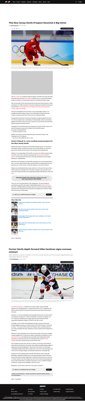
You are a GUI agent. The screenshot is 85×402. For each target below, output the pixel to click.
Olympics (23, 1)
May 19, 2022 (23, 131)
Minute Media (9, 397)
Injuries (44, 1)
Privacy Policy (31, 391)
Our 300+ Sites (57, 389)
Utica (12, 173)
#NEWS (13, 134)
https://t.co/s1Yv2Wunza (20, 136)
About (12, 389)
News (14, 1)
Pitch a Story (14, 391)
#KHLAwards (41, 128)
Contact (42, 389)
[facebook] (78, 1)
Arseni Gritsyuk (28, 98)
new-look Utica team (16, 337)
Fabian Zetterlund (45, 185)
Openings (30, 389)
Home (12, 238)
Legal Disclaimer (70, 391)
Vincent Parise (14, 25)
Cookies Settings (44, 394)
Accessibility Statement (17, 394)
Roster (40, 1)
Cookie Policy (56, 391)
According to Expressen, (17, 306)
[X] (76, 1)
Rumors (18, 1)
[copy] (19, 28)
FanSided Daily (69, 389)
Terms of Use (43, 391)
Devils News (18, 238)
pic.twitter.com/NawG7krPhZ (18, 130)
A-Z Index (30, 394)
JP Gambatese (14, 259)
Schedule (29, 1)
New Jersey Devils (18, 96)
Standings (35, 1)
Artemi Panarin (40, 155)
